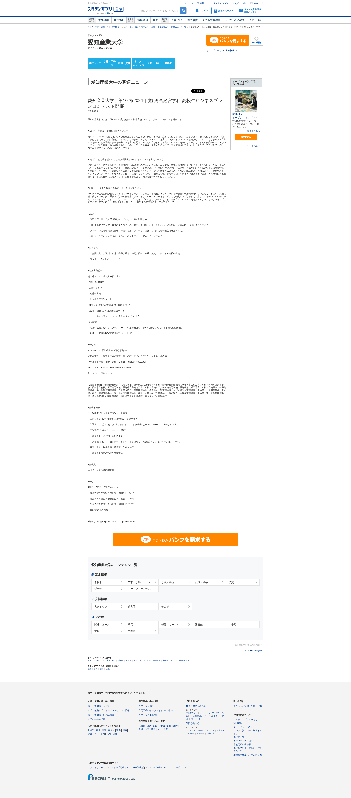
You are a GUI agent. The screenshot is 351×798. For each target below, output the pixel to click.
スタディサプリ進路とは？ (246, 719)
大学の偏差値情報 (96, 719)
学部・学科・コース (139, 582)
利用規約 (237, 723)
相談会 (165, 660)
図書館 (199, 624)
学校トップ (95, 63)
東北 (98, 730)
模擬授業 (147, 660)
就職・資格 (124, 63)
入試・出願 (255, 20)
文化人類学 (190, 730)
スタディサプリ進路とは (197, 3)
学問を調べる (192, 723)
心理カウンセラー (212, 716)
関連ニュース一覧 (178, 27)
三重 (108, 669)
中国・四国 (99, 734)
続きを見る (252, 131)
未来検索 (103, 20)
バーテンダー (196, 719)
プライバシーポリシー (244, 727)
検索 (183, 10)
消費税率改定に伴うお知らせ (247, 754)
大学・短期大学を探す (99, 706)
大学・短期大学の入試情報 (101, 715)
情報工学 (210, 733)
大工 (202, 713)
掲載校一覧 (238, 737)
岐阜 (89, 669)
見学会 (128, 660)
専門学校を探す (146, 706)
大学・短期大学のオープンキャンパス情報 (108, 710)
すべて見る (252, 145)
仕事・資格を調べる (196, 706)
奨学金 (98, 588)
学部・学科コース (110, 63)
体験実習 (157, 660)
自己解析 (118, 20)
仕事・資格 (142, 20)
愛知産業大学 (163, 27)
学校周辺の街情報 (242, 744)
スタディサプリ (95, 767)
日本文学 (220, 730)
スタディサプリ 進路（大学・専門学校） (104, 27)
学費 (231, 582)
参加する (246, 137)
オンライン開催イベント (181, 660)
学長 (130, 624)
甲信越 (111, 730)
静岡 (95, 669)
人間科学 (200, 733)
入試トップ (100, 606)
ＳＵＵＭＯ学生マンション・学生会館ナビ (166, 767)
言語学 (201, 730)
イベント (137, 660)
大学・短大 (177, 20)
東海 (118, 730)
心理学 (191, 733)
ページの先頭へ (255, 650)
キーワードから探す (243, 740)
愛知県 (121, 660)
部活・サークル (170, 624)
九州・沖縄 (111, 734)
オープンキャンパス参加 (220, 50)
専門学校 (192, 20)
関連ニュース (102, 624)
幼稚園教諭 (197, 716)
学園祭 (131, 630)
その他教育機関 (211, 20)
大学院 (232, 624)
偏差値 (168, 63)
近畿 (90, 734)
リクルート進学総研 (114, 767)
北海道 (91, 730)
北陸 (124, 730)
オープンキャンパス (235, 20)
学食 (96, 630)
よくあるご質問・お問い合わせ (246, 3)
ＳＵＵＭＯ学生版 (135, 767)
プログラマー (191, 713)
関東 (104, 730)
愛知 (153, 27)
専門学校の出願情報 (148, 715)
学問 (155, 20)
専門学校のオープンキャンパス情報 (156, 710)
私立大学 (145, 27)
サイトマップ (219, 3)
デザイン (210, 730)
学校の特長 (167, 582)
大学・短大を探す (131, 27)
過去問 (131, 606)
